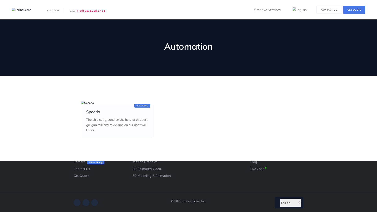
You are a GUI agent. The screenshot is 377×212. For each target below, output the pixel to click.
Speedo (93, 111)
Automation (142, 105)
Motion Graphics (145, 162)
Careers (79, 162)
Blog (253, 162)
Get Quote (81, 176)
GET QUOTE (354, 9)
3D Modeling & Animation (152, 176)
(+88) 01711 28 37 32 (91, 10)
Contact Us (82, 169)
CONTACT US (329, 9)
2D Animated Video (147, 169)
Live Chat (257, 169)
